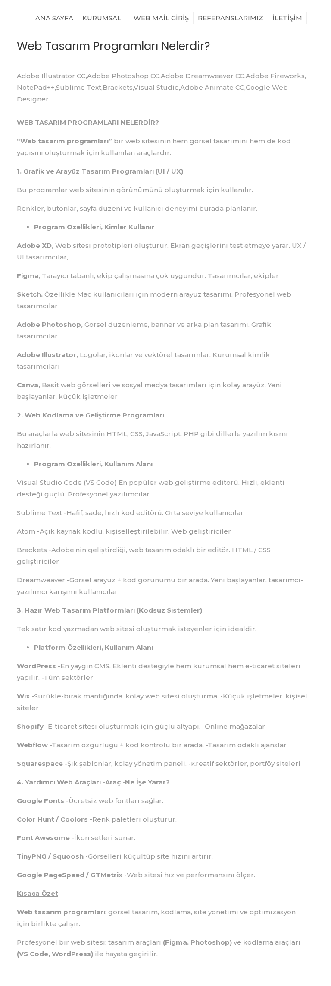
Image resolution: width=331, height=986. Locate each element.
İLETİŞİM (287, 18)
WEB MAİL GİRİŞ (161, 18)
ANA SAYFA (54, 18)
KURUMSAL (102, 18)
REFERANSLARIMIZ (230, 18)
